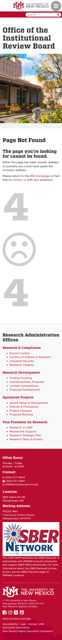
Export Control (19, 353)
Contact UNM (36, 624)
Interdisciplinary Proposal (26, 381)
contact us (19, 179)
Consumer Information (16, 627)
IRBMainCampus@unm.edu (22, 484)
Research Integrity (21, 364)
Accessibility (10, 624)
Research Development (21, 372)
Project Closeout (20, 410)
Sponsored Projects (18, 397)
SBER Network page (33, 571)
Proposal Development (24, 389)
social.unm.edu (22, 618)
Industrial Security (21, 361)
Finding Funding (20, 378)
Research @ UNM (21, 427)
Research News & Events (26, 439)
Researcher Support (22, 431)
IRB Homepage (40, 176)
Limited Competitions (24, 385)
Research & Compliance (22, 347)
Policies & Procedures (24, 406)
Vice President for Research (25, 422)
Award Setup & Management (28, 402)
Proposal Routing (21, 414)
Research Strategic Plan (25, 435)
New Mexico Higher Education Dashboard (28, 631)
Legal (22, 624)
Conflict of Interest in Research (30, 357)
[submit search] (58, 15)
